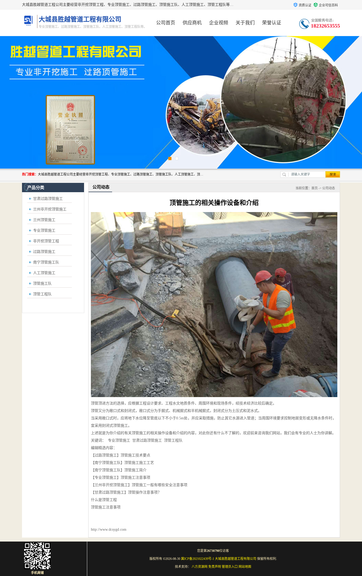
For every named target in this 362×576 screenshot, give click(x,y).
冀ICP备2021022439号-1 (197, 559)
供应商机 (192, 22)
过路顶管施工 (44, 252)
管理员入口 (230, 567)
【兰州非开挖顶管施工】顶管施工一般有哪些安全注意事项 (139, 485)
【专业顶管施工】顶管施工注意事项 (120, 478)
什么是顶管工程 (104, 500)
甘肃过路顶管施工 (48, 199)
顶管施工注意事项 (106, 507)
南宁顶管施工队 (46, 262)
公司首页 (165, 22)
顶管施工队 (42, 283)
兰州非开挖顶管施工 (50, 209)
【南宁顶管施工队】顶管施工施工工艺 (122, 463)
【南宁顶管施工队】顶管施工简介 (119, 470)
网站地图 (245, 567)
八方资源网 (200, 567)
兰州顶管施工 (44, 220)
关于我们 (245, 22)
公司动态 (328, 188)
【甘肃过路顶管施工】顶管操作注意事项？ (126, 492)
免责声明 (214, 567)
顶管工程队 (42, 294)
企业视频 (218, 22)
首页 (314, 188)
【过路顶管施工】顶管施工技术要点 (120, 455)
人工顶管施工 (44, 273)
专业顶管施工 (44, 230)
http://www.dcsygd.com (108, 529)
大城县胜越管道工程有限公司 (235, 559)
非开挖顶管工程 (46, 241)
